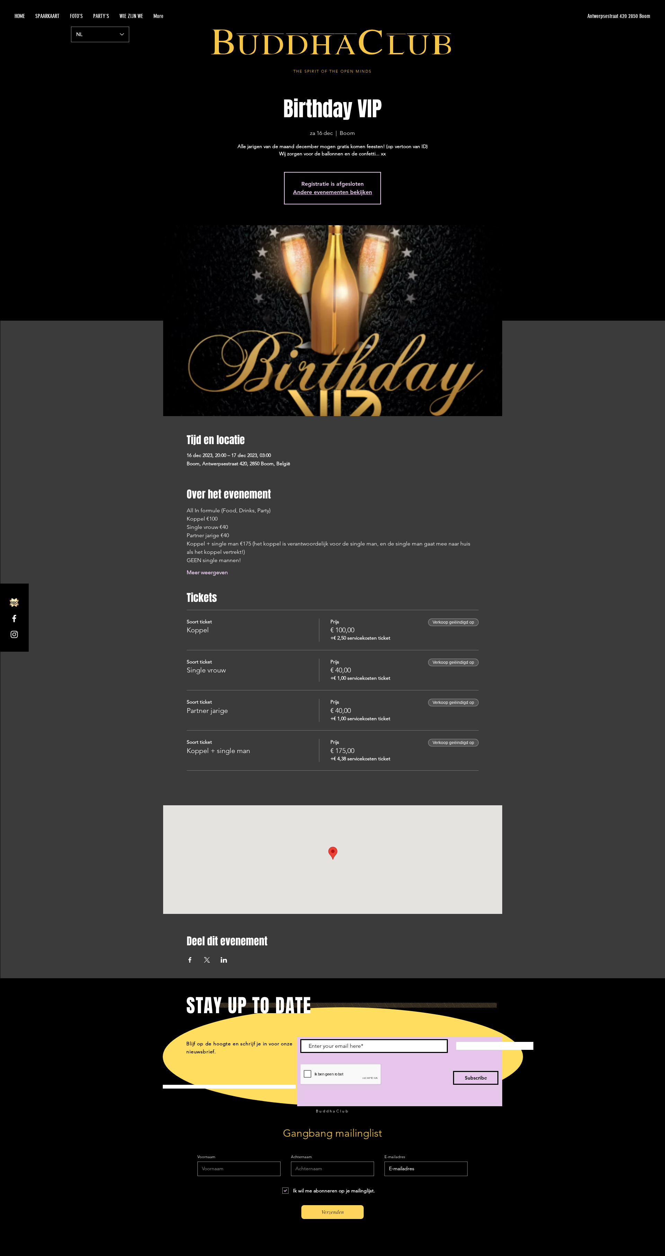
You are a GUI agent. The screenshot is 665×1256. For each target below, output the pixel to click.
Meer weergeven (207, 572)
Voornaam (206, 1157)
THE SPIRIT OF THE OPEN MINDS (332, 71)
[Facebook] (14, 618)
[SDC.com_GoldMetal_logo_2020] (14, 602)
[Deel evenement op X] (207, 960)
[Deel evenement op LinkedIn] (224, 960)
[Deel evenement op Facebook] (190, 960)
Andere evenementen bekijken (332, 192)
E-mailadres (394, 1157)
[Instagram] (14, 634)
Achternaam (301, 1157)
